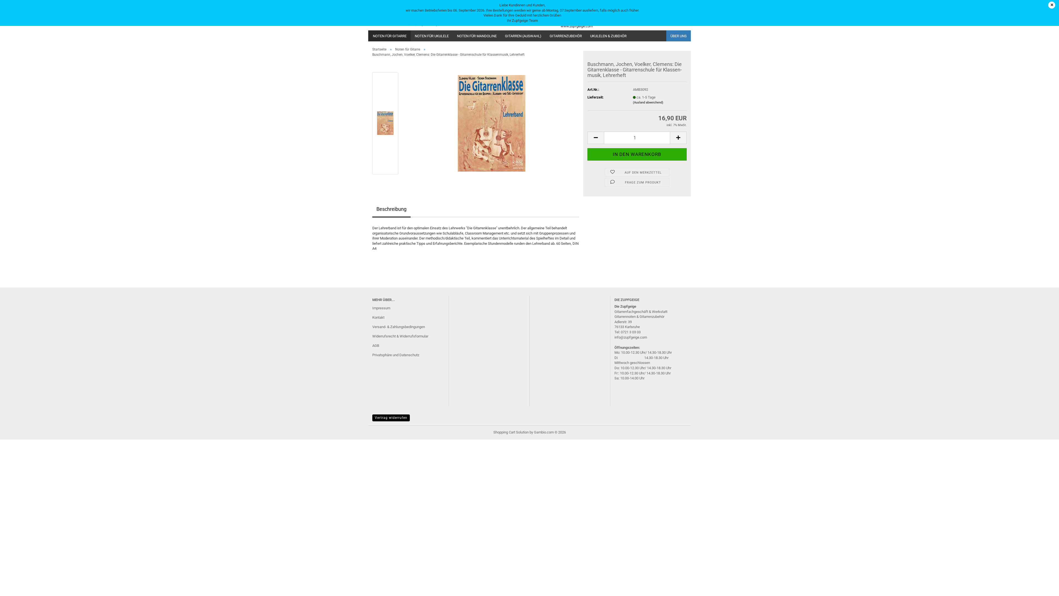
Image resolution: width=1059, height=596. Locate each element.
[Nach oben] (1044, 587)
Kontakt (378, 317)
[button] (595, 138)
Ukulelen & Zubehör (608, 36)
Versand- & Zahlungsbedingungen (398, 327)
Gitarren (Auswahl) (523, 36)
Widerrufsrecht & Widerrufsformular (400, 336)
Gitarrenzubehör (566, 36)
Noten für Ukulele (432, 36)
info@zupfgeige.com (630, 337)
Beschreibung (391, 209)
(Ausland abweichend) (648, 102)
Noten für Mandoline (477, 36)
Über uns (678, 36)
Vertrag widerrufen (391, 418)
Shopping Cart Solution (511, 432)
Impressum (381, 308)
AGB (375, 346)
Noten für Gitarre (390, 36)
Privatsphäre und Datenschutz (395, 355)
